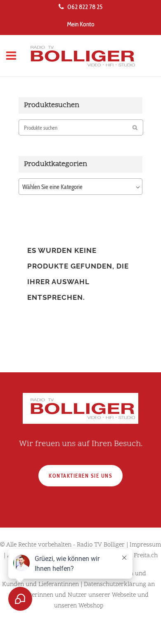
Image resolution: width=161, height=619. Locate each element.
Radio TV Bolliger (101, 545)
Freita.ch (146, 555)
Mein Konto (81, 24)
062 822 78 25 (84, 7)
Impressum (145, 545)
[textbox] (80, 187)
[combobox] (80, 186)
